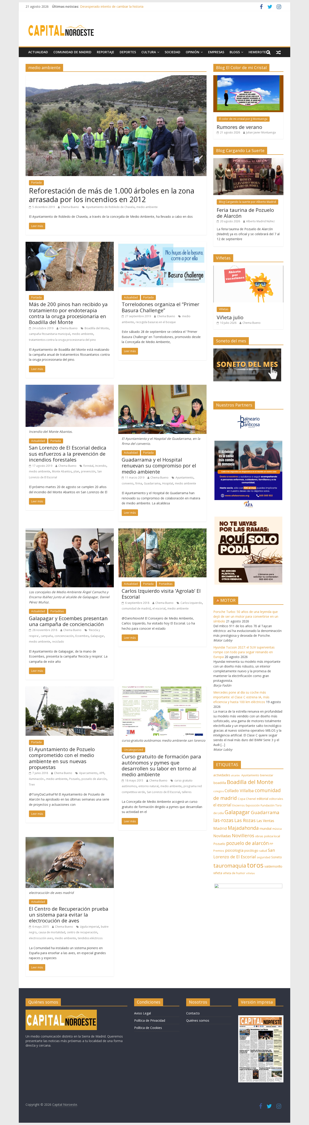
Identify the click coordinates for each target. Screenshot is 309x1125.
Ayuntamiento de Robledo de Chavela (110, 207)
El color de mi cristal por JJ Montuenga (243, 119)
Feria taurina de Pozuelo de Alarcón (245, 212)
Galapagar (97, 636)
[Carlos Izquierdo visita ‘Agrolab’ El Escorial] (162, 531)
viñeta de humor (234, 873)
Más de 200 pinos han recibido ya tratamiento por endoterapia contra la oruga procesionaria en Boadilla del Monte (68, 313)
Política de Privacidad (149, 1020)
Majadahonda (243, 828)
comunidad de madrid (136, 608)
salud (263, 851)
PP (271, 844)
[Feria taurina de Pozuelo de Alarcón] (248, 160)
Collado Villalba (239, 790)
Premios (218, 850)
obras (259, 836)
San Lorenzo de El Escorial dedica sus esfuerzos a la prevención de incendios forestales (67, 453)
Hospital (167, 483)
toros (255, 865)
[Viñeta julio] (248, 268)
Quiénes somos (197, 1020)
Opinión (192, 52)
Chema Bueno (70, 207)
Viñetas (223, 309)
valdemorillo (273, 866)
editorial (262, 798)
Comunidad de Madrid (72, 52)
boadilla (219, 782)
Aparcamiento (88, 773)
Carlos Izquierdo (191, 603)
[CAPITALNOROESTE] (61, 1012)
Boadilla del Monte (97, 328)
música (277, 829)
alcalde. (235, 775)
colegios (218, 791)
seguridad (263, 857)
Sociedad (172, 52)
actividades (221, 775)
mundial (265, 828)
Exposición (253, 805)
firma (138, 483)
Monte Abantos (62, 471)
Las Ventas (265, 820)
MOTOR (227, 600)
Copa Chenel (247, 799)
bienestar (266, 775)
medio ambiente (147, 207)
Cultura (148, 52)
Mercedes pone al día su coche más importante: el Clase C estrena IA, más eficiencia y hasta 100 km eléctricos (241, 697)
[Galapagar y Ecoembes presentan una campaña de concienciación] (70, 531)
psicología (234, 850)
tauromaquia (229, 865)
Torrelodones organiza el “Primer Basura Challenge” (160, 307)
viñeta (217, 873)
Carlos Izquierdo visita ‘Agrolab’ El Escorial (161, 593)
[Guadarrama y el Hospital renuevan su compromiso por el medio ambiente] (162, 387)
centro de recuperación (82, 932)
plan (76, 471)
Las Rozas (245, 820)
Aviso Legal (142, 1013)
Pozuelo (74, 779)
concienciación (64, 636)
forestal (88, 466)
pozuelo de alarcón (94, 779)
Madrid (220, 828)
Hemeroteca (259, 52)
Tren (32, 784)
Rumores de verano (239, 126)
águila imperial (89, 927)
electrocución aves (41, 938)
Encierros (238, 805)
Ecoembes (82, 636)
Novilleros (243, 835)
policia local (272, 836)
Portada (36, 182)
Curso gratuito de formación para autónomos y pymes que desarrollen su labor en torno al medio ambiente (161, 765)
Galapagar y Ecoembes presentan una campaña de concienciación (68, 621)
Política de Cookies (148, 1028)
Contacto (193, 1013)
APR (101, 773)
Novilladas (222, 835)
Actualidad (38, 52)
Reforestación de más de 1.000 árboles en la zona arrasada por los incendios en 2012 (111, 195)
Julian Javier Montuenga (261, 132)
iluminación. (36, 779)
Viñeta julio (230, 317)
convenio (127, 483)
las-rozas (223, 820)
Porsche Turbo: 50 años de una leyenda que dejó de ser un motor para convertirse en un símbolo (245, 616)
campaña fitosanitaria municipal (49, 334)
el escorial (159, 608)
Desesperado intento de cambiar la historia (111, 6)
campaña (47, 636)
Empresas (216, 52)
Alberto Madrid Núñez (260, 221)
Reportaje (105, 52)
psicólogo (251, 850)
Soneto (276, 857)
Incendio (100, 466)
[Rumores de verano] (248, 77)
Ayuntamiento (184, 477)
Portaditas (57, 611)
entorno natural (148, 786)
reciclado (58, 642)
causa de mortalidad (51, 932)
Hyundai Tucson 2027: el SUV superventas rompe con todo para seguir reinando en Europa (244, 652)
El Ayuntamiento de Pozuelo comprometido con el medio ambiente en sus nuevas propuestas (62, 758)
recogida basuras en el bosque (156, 322)
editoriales (276, 799)
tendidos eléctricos (90, 938)
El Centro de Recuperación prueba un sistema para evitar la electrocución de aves (68, 914)
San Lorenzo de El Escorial (163, 792)
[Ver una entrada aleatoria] (278, 52)
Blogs (235, 52)
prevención (88, 471)
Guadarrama (152, 483)
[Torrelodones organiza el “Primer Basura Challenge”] (162, 244)
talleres (186, 792)
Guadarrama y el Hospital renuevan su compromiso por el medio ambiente (159, 465)
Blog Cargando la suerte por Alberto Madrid (247, 202)
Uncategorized (133, 750)
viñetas (250, 873)
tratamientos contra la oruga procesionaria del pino (62, 340)
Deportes (128, 52)
